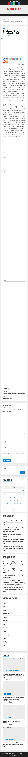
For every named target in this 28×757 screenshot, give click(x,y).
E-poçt (5, 441)
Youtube (5, 649)
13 (14, 497)
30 (23, 503)
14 (17, 497)
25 (7, 503)
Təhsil (4, 638)
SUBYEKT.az (14, 9)
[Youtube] (4, 61)
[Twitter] (15, 59)
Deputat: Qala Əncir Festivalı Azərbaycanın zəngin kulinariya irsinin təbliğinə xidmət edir (13, 541)
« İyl (13, 509)
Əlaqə (4, 606)
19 (10, 500)
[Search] (24, 15)
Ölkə (4, 28)
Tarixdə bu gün (6, 635)
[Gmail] (18, 59)
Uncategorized (6, 642)
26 (10, 503)
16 (23, 497)
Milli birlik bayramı (7, 397)
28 (17, 503)
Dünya (4, 603)
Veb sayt (5, 447)
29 (20, 503)
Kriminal (5, 617)
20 (14, 500)
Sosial (4, 631)
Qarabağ (5, 628)
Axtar (4, 468)
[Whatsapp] (10, 59)
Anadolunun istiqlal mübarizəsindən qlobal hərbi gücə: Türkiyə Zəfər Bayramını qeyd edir (13, 548)
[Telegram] (21, 59)
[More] (7, 61)
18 (7, 500)
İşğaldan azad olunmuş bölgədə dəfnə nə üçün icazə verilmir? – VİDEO (13, 571)
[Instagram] (12, 59)
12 (10, 497)
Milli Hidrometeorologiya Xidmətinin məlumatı (12, 722)
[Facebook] (4, 59)
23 (23, 500)
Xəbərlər (5, 645)
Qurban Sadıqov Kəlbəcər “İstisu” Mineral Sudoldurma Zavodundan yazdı (13, 589)
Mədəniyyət (5, 621)
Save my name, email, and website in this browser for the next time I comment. (14, 455)
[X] (7, 59)
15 (20, 497)
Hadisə (4, 610)
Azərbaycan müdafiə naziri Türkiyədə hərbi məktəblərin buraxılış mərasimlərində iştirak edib (14, 523)
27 (14, 503)
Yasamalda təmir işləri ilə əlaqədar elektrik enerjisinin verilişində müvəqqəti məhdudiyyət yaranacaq (13, 529)
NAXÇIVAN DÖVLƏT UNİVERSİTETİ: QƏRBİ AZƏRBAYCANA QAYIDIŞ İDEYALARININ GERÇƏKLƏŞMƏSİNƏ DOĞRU (14, 582)
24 (4, 503)
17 (4, 500)
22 (20, 500)
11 (7, 497)
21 (17, 500)
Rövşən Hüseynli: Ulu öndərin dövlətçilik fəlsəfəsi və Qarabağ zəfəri (13, 564)
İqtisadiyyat (6, 613)
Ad (4, 436)
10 (4, 497)
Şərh (4, 414)
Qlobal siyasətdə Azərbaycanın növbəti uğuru (14, 392)
